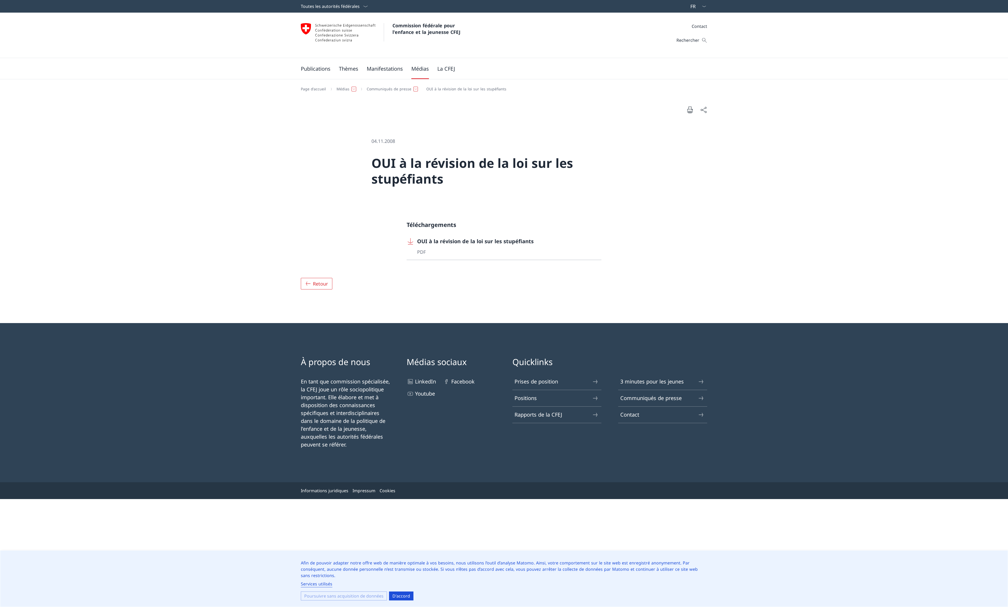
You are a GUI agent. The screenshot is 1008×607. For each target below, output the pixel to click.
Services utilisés (316, 584)
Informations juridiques (324, 491)
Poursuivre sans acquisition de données (344, 596)
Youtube (425, 393)
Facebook (463, 381)
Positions (525, 398)
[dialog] (504, 578)
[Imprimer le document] (690, 110)
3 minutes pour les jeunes (652, 381)
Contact (699, 26)
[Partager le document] (703, 110)
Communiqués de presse (651, 398)
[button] (316, 68)
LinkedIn (425, 381)
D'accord (401, 596)
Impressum (364, 491)
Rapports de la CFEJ (538, 414)
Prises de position (536, 381)
